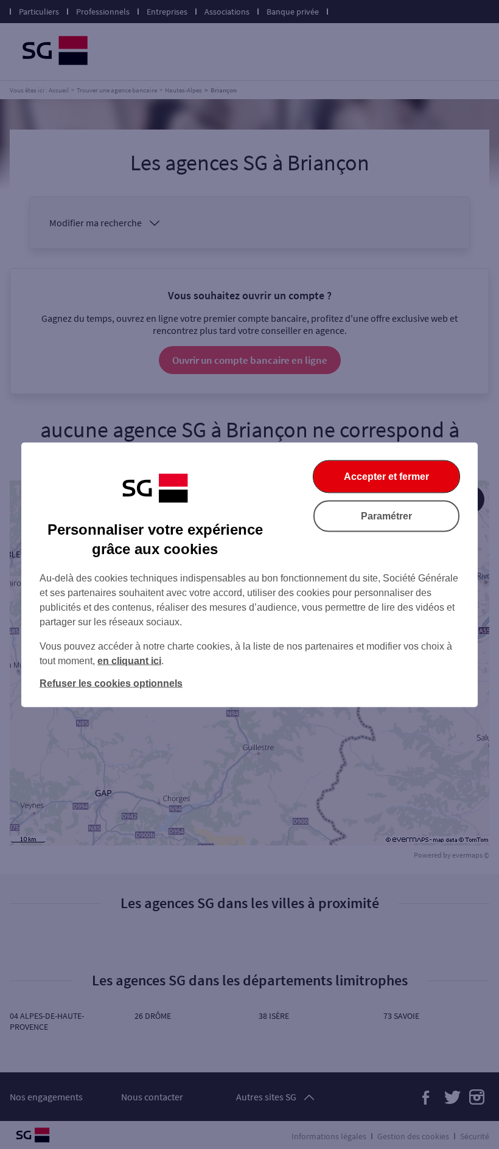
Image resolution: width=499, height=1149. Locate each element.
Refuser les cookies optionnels (111, 683)
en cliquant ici (129, 660)
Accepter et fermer (386, 476)
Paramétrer (386, 515)
